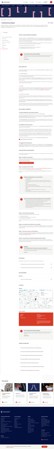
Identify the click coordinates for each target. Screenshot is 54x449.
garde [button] (50, 186)
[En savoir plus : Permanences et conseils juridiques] (47, 393)
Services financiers (43, 436)
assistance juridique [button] (40, 26)
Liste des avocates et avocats (45, 420)
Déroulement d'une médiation (5, 437)
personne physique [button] (24, 119)
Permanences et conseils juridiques (46, 435)
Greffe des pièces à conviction (5, 429)
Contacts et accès (39, 5)
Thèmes (25, 5)
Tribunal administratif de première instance (6, 426)
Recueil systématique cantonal (45, 421)
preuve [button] (34, 206)
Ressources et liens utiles (31, 5)
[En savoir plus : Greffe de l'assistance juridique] (7, 393)
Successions (29, 432)
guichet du (30, 169)
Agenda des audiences (44, 419)
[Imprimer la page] (52, 22)
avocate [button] (2, 26)
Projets (15, 420)
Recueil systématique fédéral (45, 422)
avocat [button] (39, 99)
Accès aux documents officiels (45, 432)
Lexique (42, 426)
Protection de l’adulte (31, 428)
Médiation (13, 5)
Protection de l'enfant (31, 429)
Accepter (44, 446)
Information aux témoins (31, 425)
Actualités (15, 425)
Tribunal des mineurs (3, 425)
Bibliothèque (16, 426)
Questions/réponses (5, 48)
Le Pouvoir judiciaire (19, 5)
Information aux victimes (31, 426)
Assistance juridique (30, 419)
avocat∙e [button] (37, 120)
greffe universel (38, 169)
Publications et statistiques (18, 427)
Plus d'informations (11, 447)
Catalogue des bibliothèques (45, 425)
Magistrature (16, 421)
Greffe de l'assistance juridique (5, 428)
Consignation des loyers (31, 421)
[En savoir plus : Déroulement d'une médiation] (34, 393)
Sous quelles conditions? (5, 40)
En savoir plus (26, 252)
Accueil (2, 19)
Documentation (4, 45)
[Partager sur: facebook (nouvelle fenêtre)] (48, 22)
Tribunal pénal (3, 420)
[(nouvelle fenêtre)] (36, 299)
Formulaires (3, 43)
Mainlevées (29, 427)
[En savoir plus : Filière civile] (20, 393)
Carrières (15, 422)
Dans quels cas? (4, 38)
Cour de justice (3, 427)
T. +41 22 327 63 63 (22, 317)
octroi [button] (20, 113)
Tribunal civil (2, 419)
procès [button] (30, 131)
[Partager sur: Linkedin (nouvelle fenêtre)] (51, 22)
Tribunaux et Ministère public (6, 5)
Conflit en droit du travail (31, 420)
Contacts (3, 47)
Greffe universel (3, 432)
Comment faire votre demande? (6, 42)
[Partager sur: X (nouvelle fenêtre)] (49, 22)
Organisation (16, 419)
